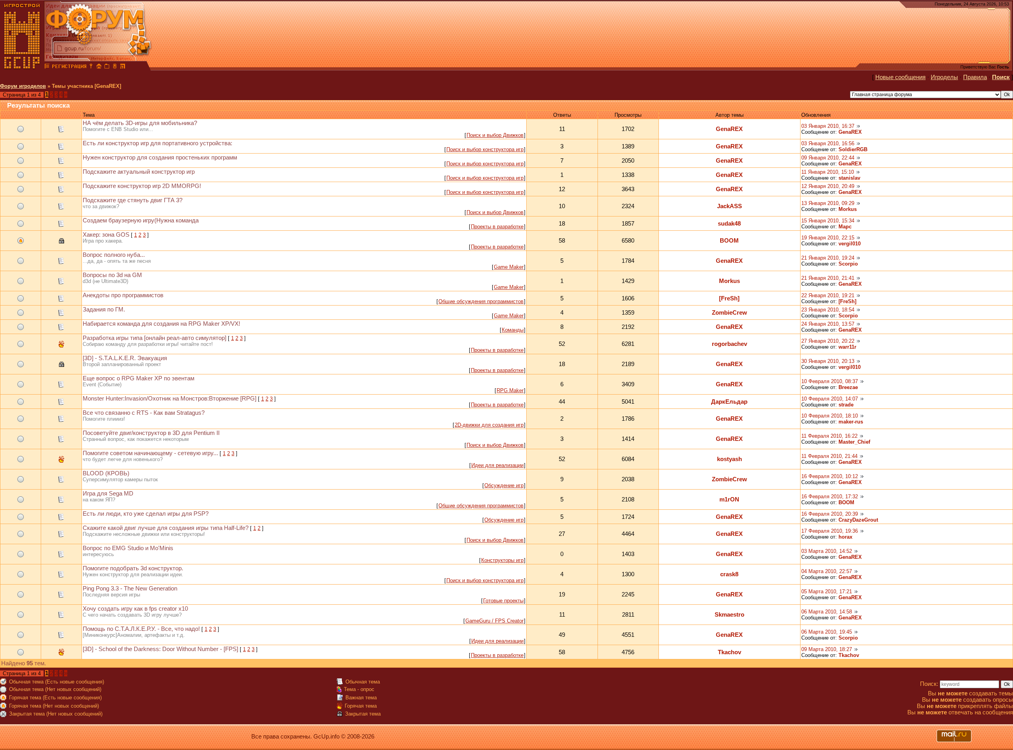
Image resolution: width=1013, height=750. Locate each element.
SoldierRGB (852, 149)
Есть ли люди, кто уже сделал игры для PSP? (146, 514)
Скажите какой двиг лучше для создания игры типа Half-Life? (166, 528)
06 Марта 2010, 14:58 (826, 612)
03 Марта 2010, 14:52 (826, 551)
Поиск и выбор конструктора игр (485, 149)
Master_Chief (854, 442)
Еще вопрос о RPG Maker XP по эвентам (138, 378)
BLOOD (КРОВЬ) (106, 473)
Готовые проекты (503, 601)
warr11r (847, 347)
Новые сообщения (900, 77)
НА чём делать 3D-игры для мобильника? (140, 123)
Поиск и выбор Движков (495, 135)
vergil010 (849, 244)
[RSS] (123, 67)
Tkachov (729, 652)
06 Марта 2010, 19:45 (826, 632)
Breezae (848, 387)
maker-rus (850, 422)
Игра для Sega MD (108, 493)
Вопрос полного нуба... (114, 255)
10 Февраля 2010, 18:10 (829, 416)
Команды (513, 330)
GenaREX (729, 129)
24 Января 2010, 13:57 (827, 324)
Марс (845, 227)
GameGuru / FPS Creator (494, 621)
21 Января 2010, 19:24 (827, 258)
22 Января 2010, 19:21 (827, 295)
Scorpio (848, 264)
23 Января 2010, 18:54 (827, 310)
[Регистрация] (69, 67)
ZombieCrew (729, 312)
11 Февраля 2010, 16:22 (829, 436)
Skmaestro (729, 614)
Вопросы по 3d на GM (112, 275)
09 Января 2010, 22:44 (827, 158)
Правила (975, 77)
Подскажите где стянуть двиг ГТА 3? (132, 200)
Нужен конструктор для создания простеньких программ (160, 157)
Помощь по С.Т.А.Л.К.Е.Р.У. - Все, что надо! (141, 629)
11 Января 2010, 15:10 (827, 172)
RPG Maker (510, 390)
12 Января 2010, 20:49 (827, 186)
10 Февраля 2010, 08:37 (829, 381)
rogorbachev (729, 344)
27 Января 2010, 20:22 (827, 341)
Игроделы (944, 77)
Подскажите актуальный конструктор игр (139, 172)
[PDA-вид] (115, 67)
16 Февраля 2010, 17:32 (829, 496)
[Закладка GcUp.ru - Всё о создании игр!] (107, 67)
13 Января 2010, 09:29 (827, 203)
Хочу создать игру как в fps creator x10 (135, 609)
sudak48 (729, 223)
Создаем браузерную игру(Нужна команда (141, 220)
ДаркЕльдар (729, 402)
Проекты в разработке (497, 227)
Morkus (847, 209)
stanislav (849, 178)
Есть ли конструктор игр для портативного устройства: (157, 143)
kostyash (729, 459)
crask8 (729, 574)
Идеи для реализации (497, 465)
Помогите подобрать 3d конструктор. (133, 568)
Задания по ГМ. (104, 309)
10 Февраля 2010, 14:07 (829, 399)
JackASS (729, 206)
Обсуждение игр (504, 485)
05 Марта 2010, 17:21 (826, 591)
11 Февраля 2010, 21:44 (829, 456)
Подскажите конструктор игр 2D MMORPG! (142, 186)
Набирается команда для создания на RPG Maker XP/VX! (161, 324)
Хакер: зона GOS (106, 235)
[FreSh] (729, 298)
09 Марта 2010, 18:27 (826, 649)
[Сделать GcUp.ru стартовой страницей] (99, 67)
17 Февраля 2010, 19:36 (829, 531)
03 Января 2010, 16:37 (827, 126)
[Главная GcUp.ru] (22, 67)
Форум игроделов (23, 86)
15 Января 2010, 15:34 (827, 221)
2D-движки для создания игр (489, 425)
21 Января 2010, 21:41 (827, 278)
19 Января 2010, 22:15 (827, 238)
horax (845, 537)
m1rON (729, 499)
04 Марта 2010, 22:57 (826, 571)
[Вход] (91, 67)
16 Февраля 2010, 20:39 (829, 514)
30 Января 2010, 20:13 (827, 361)
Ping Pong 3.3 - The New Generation (130, 588)
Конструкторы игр (502, 560)
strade (846, 405)
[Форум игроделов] (47, 67)
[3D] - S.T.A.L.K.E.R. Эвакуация (125, 358)
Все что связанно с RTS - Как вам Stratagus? (144, 413)
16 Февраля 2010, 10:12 (829, 476)
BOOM (729, 240)
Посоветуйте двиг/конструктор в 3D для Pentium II (151, 433)
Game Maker (509, 267)
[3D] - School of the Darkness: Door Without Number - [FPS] (160, 649)
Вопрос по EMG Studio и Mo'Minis (128, 548)
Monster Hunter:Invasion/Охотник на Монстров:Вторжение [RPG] (169, 398)
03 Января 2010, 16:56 (827, 143)
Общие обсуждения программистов (481, 301)
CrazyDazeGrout (858, 520)
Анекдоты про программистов (123, 295)
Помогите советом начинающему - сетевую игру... (150, 453)
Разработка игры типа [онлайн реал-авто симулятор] (154, 338)
